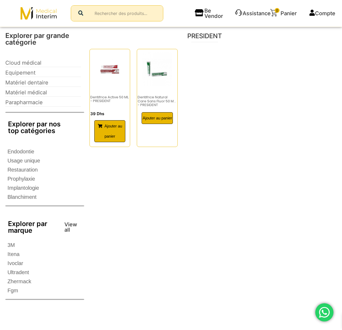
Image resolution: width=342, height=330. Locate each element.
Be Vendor (213, 13)
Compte (325, 13)
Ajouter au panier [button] (113, 131)
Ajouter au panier (157, 118)
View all (70, 227)
